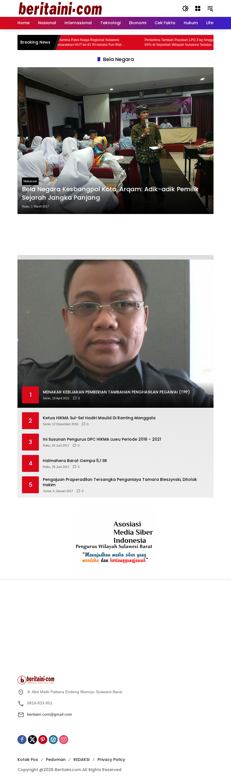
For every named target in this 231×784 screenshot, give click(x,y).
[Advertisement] (115, 234)
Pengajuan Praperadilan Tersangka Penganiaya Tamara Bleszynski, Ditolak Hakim (120, 482)
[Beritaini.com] (59, 8)
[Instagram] (63, 739)
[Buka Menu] (197, 8)
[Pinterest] (42, 739)
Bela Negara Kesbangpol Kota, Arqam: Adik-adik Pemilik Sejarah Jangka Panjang (110, 193)
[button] (185, 8)
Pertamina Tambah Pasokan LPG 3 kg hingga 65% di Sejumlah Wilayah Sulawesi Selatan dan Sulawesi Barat (161, 42)
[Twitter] (32, 739)
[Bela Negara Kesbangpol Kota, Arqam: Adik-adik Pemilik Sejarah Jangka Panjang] (115, 140)
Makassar (30, 181)
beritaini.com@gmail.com (49, 714)
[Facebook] (21, 739)
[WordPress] (53, 739)
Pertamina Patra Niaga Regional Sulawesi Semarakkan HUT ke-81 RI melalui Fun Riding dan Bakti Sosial (70, 42)
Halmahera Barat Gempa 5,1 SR (75, 460)
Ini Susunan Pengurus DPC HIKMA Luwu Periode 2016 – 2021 (102, 439)
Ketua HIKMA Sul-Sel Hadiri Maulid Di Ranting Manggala (99, 418)
